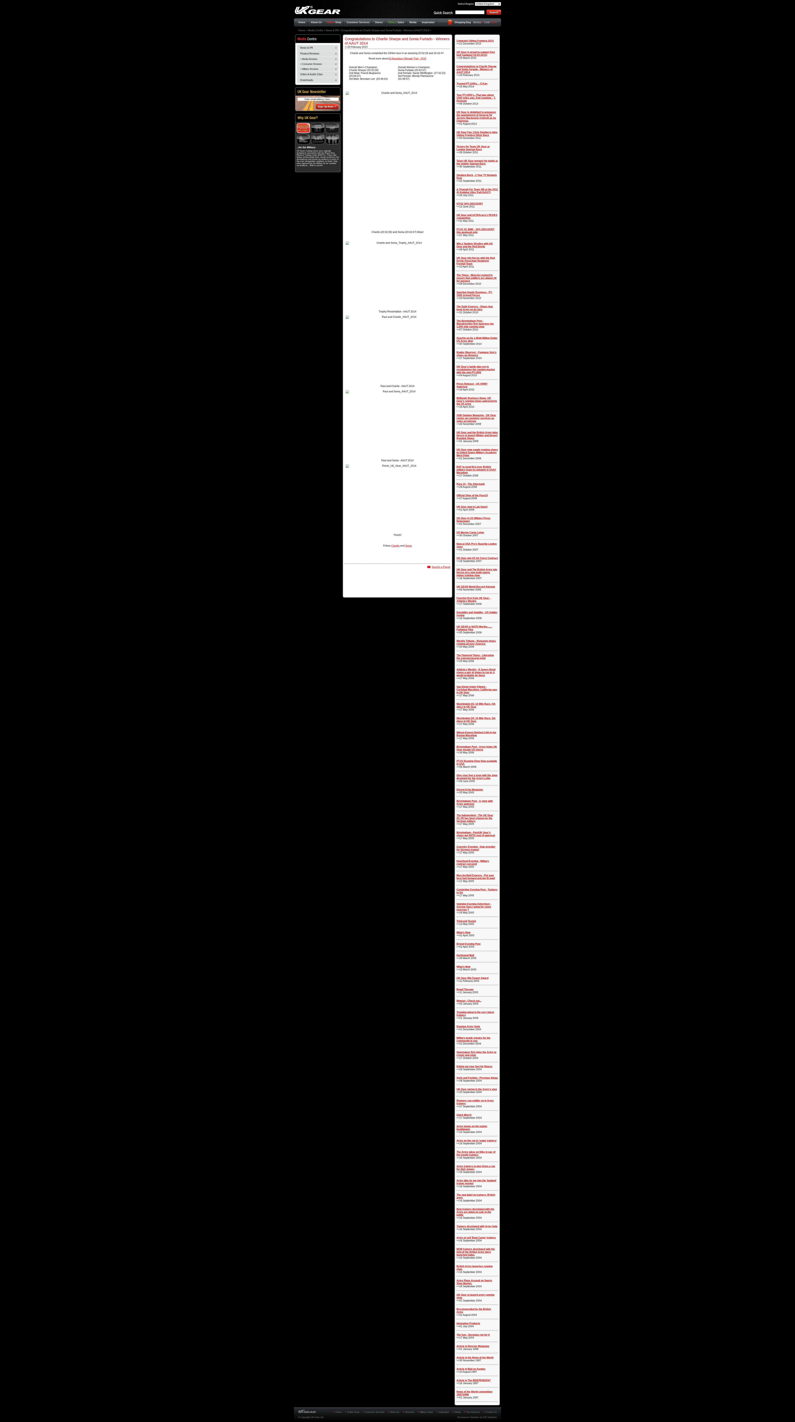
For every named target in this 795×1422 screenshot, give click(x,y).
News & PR (332, 30)
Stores (379, 22)
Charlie (395, 545)
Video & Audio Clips (311, 74)
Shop (334, 22)
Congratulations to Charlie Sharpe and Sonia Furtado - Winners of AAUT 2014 (385, 30)
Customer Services (358, 22)
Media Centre (315, 30)
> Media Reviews (308, 59)
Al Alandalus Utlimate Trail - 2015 (407, 58)
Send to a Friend (441, 567)
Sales (396, 22)
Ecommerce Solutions (468, 1417)
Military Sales (426, 1412)
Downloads (306, 80)
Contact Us (491, 1412)
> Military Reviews (309, 69)
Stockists (409, 1412)
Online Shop (353, 1412)
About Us (316, 22)
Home (301, 22)
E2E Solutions (490, 1417)
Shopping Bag (462, 22)
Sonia (408, 545)
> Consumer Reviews (311, 64)
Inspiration (428, 22)
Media (413, 22)
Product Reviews (309, 53)
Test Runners (473, 1412)
